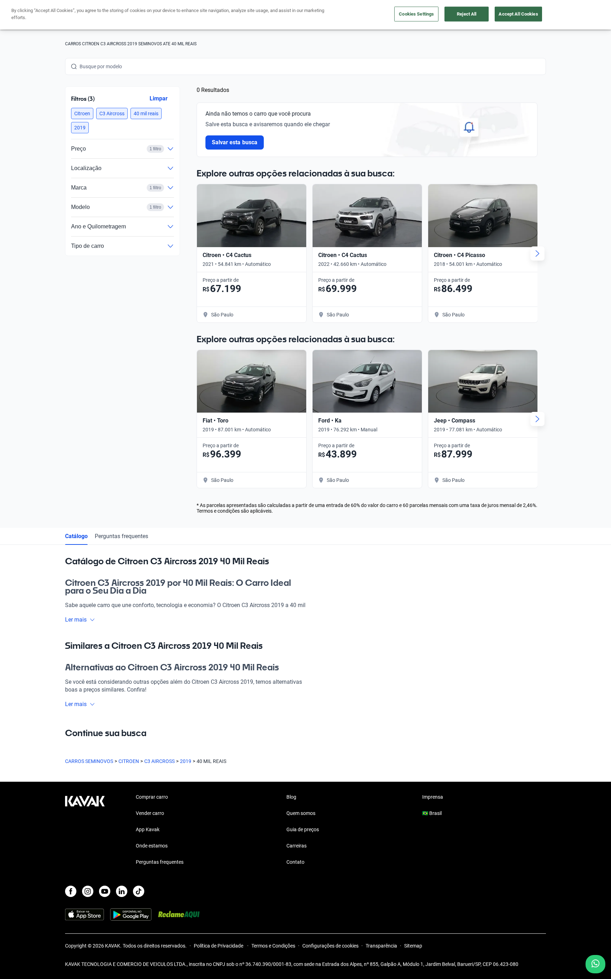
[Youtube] (104, 891)
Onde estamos (152, 846)
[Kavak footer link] (85, 830)
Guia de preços (302, 829)
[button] (82, 113)
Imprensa (432, 797)
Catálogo (76, 536)
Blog (291, 797)
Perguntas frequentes (121, 536)
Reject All (466, 14)
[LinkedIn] (121, 891)
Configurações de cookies (330, 946)
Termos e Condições (273, 946)
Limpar (159, 98)
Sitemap (413, 946)
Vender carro (150, 813)
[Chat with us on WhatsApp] (595, 964)
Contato (295, 862)
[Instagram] (87, 891)
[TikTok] (138, 891)
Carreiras (296, 846)
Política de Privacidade (219, 946)
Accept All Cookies (518, 14)
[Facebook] (70, 891)
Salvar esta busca (234, 142)
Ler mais (76, 619)
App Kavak (147, 829)
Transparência (381, 946)
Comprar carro (152, 797)
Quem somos (300, 813)
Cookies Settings (416, 14)
